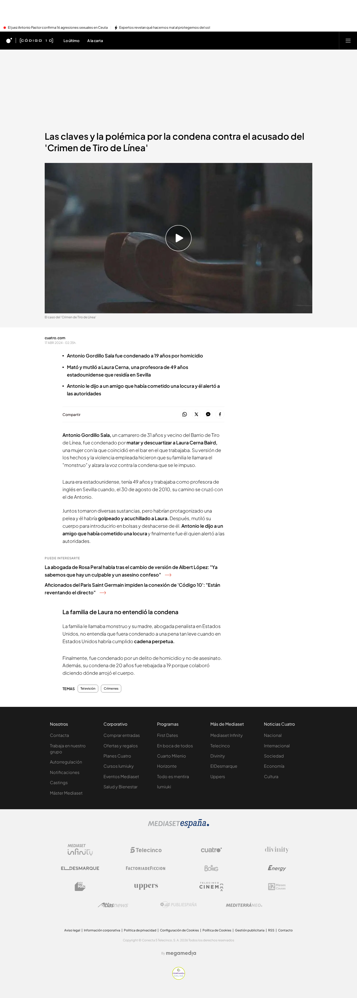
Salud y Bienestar (120, 786)
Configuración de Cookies (179, 930)
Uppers (217, 776)
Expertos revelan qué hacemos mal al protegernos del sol (164, 28)
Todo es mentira (173, 776)
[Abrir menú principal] (348, 40)
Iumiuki (164, 786)
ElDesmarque (223, 766)
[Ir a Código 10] (36, 40)
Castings (59, 782)
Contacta (59, 735)
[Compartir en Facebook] (219, 414)
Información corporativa (102, 930)
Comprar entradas (121, 735)
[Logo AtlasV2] (113, 904)
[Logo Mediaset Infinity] (80, 849)
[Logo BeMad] (80, 886)
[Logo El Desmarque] (80, 868)
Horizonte (167, 766)
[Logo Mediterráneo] (244, 905)
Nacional (273, 735)
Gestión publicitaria (249, 930)
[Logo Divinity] (277, 849)
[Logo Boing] (211, 868)
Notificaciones (64, 772)
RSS (271, 930)
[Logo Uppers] (146, 886)
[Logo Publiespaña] (178, 904)
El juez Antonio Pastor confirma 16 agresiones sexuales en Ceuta (58, 28)
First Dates (167, 735)
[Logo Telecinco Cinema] (211, 886)
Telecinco (220, 745)
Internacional (277, 745)
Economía (274, 766)
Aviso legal (72, 930)
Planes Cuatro (117, 756)
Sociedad (274, 756)
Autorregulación (66, 762)
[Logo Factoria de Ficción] (146, 868)
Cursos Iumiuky (118, 766)
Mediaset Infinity (226, 735)
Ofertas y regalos (120, 745)
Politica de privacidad (140, 930)
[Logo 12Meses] (277, 886)
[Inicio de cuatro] (9, 40)
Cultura (271, 776)
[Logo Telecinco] (146, 849)
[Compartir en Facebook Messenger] (208, 414)
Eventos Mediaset (121, 776)
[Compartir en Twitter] (196, 414)
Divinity (217, 756)
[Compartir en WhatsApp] (184, 414)
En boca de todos (175, 745)
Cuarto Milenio (171, 756)
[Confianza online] (178, 978)
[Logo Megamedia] (181, 953)
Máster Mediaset (66, 793)
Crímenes (111, 688)
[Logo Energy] (277, 868)
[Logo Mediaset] (178, 826)
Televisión (87, 688)
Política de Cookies (217, 930)
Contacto (285, 930)
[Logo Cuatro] (211, 849)
